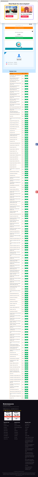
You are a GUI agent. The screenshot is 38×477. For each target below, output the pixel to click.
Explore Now (9, 16)
